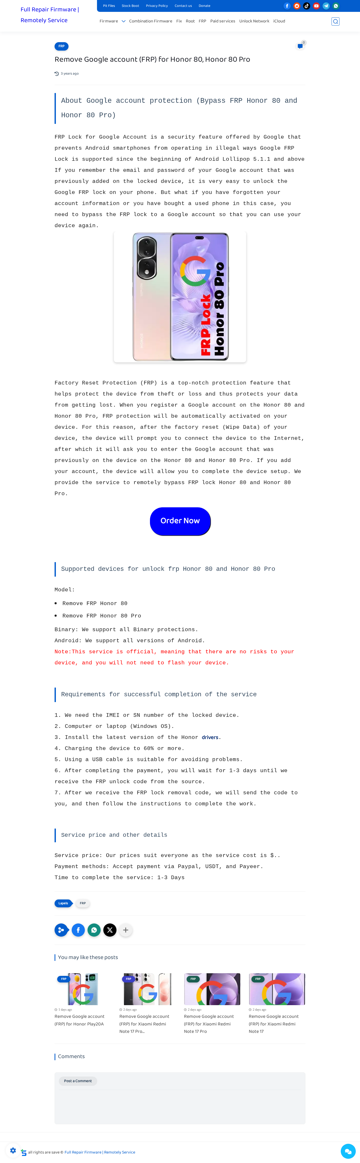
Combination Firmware (150, 21)
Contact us (183, 6)
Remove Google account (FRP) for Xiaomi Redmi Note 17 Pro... (144, 1024)
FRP (202, 21)
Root (190, 21)
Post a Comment (78, 1081)
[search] (335, 21)
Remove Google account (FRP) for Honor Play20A (80, 1020)
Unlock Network (254, 21)
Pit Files (109, 6)
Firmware (109, 21)
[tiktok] (306, 5)
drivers (210, 737)
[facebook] (287, 5)
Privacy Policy (157, 6)
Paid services (222, 21)
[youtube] (316, 5)
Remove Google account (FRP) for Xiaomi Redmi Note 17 (274, 1024)
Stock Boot (130, 6)
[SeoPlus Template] (24, 1152)
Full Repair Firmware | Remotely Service (50, 15)
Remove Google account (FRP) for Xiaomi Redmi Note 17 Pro (209, 1024)
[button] (78, 930)
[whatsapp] (335, 5)
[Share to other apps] (125, 930)
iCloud (279, 21)
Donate (204, 6)
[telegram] (326, 5)
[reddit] (296, 5)
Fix (179, 21)
